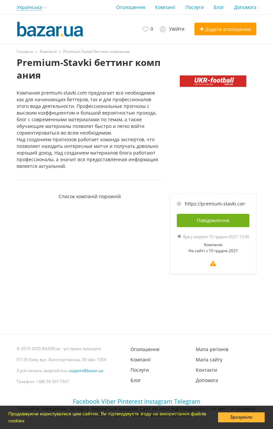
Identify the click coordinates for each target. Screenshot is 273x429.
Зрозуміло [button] (241, 417)
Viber (108, 401)
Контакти (206, 370)
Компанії (165, 7)
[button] (27, 421)
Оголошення (130, 7)
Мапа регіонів (212, 349)
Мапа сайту (209, 359)
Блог (219, 7)
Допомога (245, 7)
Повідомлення (213, 220)
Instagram (158, 401)
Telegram (187, 401)
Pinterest (130, 401)
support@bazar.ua (86, 370)
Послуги (194, 7)
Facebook (86, 401)
